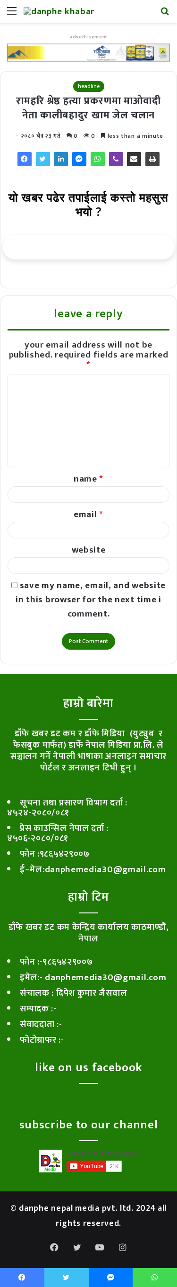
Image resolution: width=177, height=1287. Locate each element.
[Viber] (116, 159)
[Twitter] (43, 159)
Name (88, 479)
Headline (89, 86)
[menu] (12, 15)
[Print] (152, 159)
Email (88, 514)
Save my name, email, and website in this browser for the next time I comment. (91, 599)
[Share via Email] (134, 159)
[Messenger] (79, 159)
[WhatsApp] (98, 159)
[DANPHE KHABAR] (59, 11)
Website (89, 550)
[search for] (165, 15)
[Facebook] (24, 159)
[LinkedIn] (61, 159)
